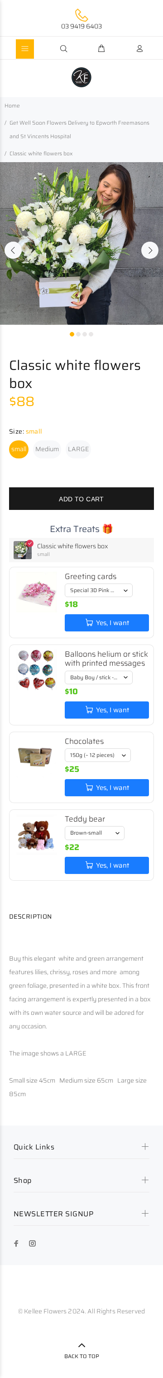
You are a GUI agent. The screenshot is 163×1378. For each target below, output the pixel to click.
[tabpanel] (81, 243)
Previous (13, 250)
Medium (47, 449)
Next (149, 250)
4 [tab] (91, 334)
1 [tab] (72, 334)
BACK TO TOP (81, 1356)
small (18, 449)
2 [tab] (78, 334)
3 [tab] (84, 334)
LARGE (78, 449)
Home (12, 105)
